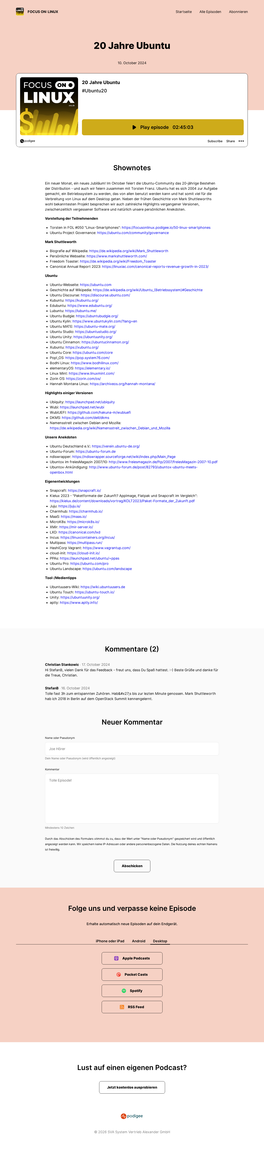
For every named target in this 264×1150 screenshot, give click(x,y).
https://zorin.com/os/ (83, 379)
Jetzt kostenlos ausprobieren (132, 1087)
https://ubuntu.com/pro (89, 563)
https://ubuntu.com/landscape (107, 569)
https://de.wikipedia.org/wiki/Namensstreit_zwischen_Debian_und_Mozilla (110, 428)
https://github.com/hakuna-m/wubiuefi (99, 412)
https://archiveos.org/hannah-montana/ (122, 384)
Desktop (160, 941)
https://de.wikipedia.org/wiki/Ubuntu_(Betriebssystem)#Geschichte (148, 290)
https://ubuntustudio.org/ (95, 332)
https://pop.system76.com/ (87, 358)
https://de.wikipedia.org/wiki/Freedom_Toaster (118, 261)
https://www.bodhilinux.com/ (94, 363)
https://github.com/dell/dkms (85, 418)
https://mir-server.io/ (76, 527)
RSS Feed (136, 1007)
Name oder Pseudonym (60, 737)
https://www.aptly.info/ (79, 603)
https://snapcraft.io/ (84, 490)
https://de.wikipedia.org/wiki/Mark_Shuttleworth (128, 251)
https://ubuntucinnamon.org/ (105, 342)
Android (138, 941)
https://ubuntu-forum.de (96, 451)
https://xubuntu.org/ (82, 347)
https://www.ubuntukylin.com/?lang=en (104, 321)
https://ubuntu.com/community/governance (133, 233)
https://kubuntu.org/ (81, 300)
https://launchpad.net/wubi (82, 407)
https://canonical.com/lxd (79, 532)
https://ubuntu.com (96, 285)
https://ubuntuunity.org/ (92, 337)
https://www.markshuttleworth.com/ (117, 256)
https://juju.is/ (69, 506)
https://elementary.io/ (92, 368)
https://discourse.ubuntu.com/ (105, 295)
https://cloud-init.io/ (83, 553)
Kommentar (52, 769)
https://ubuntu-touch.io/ (94, 592)
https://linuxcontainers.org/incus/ (87, 537)
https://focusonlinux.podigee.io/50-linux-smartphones (166, 227)
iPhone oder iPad (110, 941)
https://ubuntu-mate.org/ (94, 326)
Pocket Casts (136, 974)
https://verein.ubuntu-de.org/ (116, 446)
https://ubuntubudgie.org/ (97, 316)
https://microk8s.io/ (83, 522)
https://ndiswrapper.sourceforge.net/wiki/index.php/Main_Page (123, 457)
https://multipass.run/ (84, 543)
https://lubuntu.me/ (80, 311)
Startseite (184, 12)
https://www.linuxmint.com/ (91, 373)
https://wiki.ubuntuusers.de (103, 587)
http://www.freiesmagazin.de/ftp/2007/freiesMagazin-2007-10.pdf (163, 462)
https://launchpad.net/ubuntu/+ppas (89, 558)
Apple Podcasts (136, 958)
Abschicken (132, 866)
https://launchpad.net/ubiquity (90, 402)
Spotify (136, 991)
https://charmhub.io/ (86, 511)
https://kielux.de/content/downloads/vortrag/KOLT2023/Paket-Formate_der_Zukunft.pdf (122, 501)
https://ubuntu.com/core (93, 352)
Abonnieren (238, 12)
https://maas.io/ (74, 517)
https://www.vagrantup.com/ (106, 548)
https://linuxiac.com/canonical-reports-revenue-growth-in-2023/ (155, 267)
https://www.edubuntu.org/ (89, 306)
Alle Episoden (210, 12)
